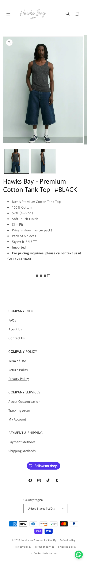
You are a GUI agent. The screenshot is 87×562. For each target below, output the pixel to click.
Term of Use (17, 361)
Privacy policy (23, 546)
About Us (15, 329)
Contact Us (16, 338)
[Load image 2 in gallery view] (43, 161)
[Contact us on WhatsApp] (79, 555)
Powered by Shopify (45, 540)
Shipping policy (67, 546)
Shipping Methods (22, 450)
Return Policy (18, 369)
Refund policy (67, 540)
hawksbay (27, 540)
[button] (8, 13)
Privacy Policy (18, 378)
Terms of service (44, 546)
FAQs (12, 320)
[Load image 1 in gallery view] (16, 161)
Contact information (45, 553)
